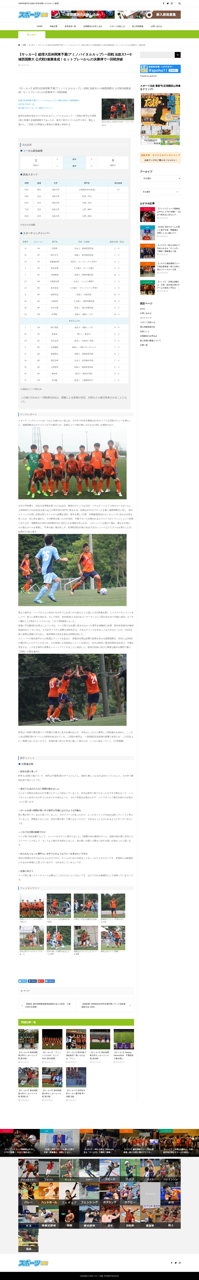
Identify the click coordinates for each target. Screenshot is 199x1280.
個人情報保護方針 (147, 327)
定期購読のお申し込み (92, 26)
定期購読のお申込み (148, 336)
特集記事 (53, 26)
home (142, 309)
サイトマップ (145, 318)
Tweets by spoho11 (148, 76)
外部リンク (145, 331)
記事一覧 (144, 345)
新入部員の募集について (150, 340)
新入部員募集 (137, 26)
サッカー (32, 34)
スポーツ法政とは (117, 26)
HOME (40, 26)
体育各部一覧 (70, 26)
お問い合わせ (156, 26)
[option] (20, 1143)
